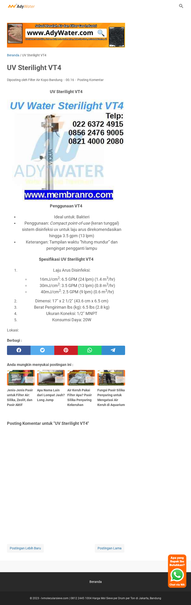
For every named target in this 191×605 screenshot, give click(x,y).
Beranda (95, 582)
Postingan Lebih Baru (25, 548)
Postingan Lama (110, 548)
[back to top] (181, 594)
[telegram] (113, 350)
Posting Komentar (90, 80)
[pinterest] (66, 350)
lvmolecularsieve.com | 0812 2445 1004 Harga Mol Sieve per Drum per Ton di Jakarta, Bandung (101, 598)
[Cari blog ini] (181, 6)
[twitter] (42, 350)
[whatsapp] (89, 350)
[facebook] (19, 350)
